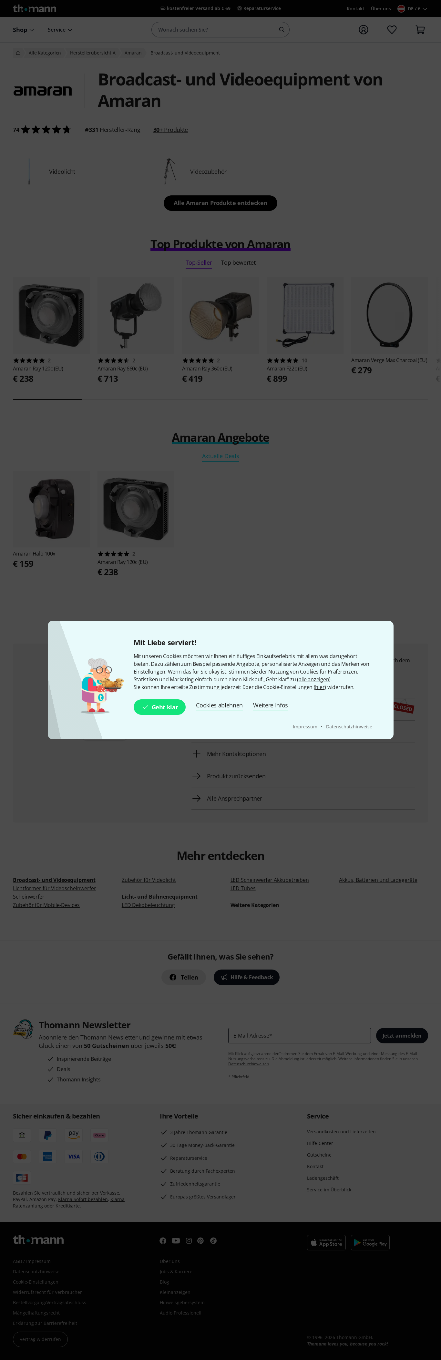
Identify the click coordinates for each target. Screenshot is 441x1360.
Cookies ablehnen (219, 705)
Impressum (305, 727)
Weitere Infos (270, 705)
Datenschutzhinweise (349, 727)
